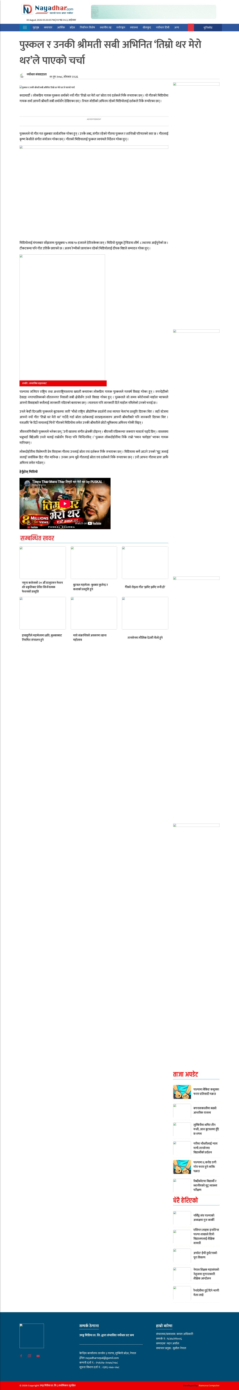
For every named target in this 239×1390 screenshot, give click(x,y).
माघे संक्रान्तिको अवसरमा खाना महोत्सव (89, 637)
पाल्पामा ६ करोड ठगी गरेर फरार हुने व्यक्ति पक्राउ (204, 1167)
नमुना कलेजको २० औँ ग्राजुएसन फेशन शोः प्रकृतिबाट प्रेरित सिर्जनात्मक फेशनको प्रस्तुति (42, 587)
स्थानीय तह (106, 27)
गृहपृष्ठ (36, 27)
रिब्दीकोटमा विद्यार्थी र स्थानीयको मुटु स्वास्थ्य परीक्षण (205, 1186)
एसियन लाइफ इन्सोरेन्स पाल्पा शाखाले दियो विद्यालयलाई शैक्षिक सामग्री (206, 1237)
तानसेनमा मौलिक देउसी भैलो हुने (145, 637)
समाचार (48, 27)
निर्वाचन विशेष (87, 27)
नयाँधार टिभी (162, 27)
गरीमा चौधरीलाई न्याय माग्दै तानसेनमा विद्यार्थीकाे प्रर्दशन (205, 1148)
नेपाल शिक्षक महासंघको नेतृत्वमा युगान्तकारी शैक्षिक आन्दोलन (206, 1274)
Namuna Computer (209, 1385)
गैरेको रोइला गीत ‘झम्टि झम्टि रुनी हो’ (145, 587)
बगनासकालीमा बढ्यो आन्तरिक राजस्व (204, 1110)
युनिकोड (208, 27)
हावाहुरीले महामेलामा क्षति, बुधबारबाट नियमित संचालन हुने (42, 637)
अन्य (176, 27)
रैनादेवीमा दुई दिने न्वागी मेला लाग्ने (206, 1293)
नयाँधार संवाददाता (37, 74)
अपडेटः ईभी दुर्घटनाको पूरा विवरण (205, 1255)
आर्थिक (61, 27)
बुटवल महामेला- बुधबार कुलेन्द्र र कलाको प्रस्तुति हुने (90, 587)
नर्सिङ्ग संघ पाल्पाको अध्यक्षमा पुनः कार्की (203, 1218)
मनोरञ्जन (120, 27)
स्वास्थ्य (134, 27)
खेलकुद (147, 27)
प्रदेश (72, 27)
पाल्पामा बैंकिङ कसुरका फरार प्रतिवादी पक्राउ (206, 1091)
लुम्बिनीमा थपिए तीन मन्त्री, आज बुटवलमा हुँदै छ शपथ (206, 1129)
